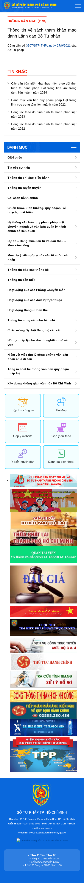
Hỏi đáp (61, 410)
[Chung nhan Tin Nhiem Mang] (42, 840)
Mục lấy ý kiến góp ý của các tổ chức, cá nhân (38, 257)
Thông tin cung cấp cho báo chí (31, 320)
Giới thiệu (15, 157)
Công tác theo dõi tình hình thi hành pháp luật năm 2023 (43, 114)
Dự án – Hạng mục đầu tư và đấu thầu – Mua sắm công (37, 243)
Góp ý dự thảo (61, 436)
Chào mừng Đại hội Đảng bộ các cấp (35, 330)
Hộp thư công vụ (22, 410)
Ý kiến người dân (22, 461)
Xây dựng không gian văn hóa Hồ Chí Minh (39, 383)
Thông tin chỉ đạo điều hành (29, 177)
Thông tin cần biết (21, 279)
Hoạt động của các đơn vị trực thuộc (35, 300)
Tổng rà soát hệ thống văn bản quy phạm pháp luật (38, 371)
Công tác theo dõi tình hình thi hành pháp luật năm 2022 (43, 126)
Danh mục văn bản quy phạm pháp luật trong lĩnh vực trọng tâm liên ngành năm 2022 (43, 102)
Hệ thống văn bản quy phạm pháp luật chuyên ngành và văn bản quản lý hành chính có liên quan (37, 227)
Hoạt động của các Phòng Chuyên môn (36, 290)
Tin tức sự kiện (19, 167)
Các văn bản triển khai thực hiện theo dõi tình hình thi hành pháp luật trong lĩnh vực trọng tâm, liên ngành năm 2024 (43, 88)
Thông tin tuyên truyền (25, 187)
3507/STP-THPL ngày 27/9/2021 (48, 45)
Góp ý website (23, 436)
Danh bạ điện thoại (61, 461)
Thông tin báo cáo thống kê (28, 269)
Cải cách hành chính (23, 198)
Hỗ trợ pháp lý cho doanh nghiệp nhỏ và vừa (38, 342)
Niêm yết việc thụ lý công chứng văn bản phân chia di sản (38, 357)
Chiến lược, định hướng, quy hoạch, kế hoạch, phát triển (37, 210)
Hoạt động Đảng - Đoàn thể (28, 310)
